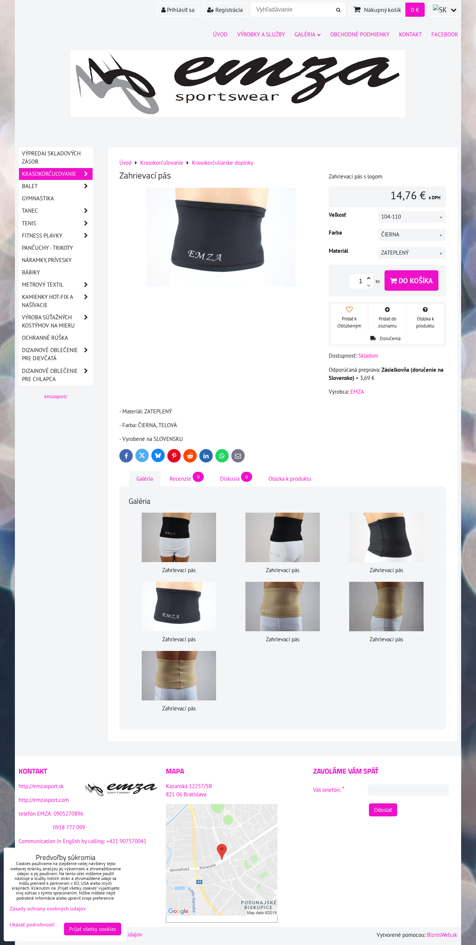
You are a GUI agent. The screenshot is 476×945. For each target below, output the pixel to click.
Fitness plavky (42, 235)
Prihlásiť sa (179, 9)
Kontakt (410, 34)
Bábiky (31, 272)
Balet (30, 186)
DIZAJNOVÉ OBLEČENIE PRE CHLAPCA (50, 375)
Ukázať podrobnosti (32, 925)
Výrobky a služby (261, 34)
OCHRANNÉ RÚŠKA (45, 337)
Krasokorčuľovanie (49, 173)
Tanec (30, 210)
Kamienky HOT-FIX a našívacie (47, 301)
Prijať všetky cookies (92, 929)
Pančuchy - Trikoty (47, 247)
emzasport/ (55, 396)
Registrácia (228, 9)
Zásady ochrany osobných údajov (48, 908)
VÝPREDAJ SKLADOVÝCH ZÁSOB (51, 157)
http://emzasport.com (44, 799)
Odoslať (383, 809)
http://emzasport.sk (41, 786)
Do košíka (415, 280)
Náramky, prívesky (46, 260)
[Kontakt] (121, 790)
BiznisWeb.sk (442, 934)
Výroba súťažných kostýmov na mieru (48, 321)
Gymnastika (38, 198)
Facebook (444, 34)
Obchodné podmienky (359, 34)
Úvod (220, 34)
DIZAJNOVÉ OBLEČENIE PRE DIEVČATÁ (50, 354)
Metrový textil (43, 284)
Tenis (29, 223)
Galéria (305, 34)
